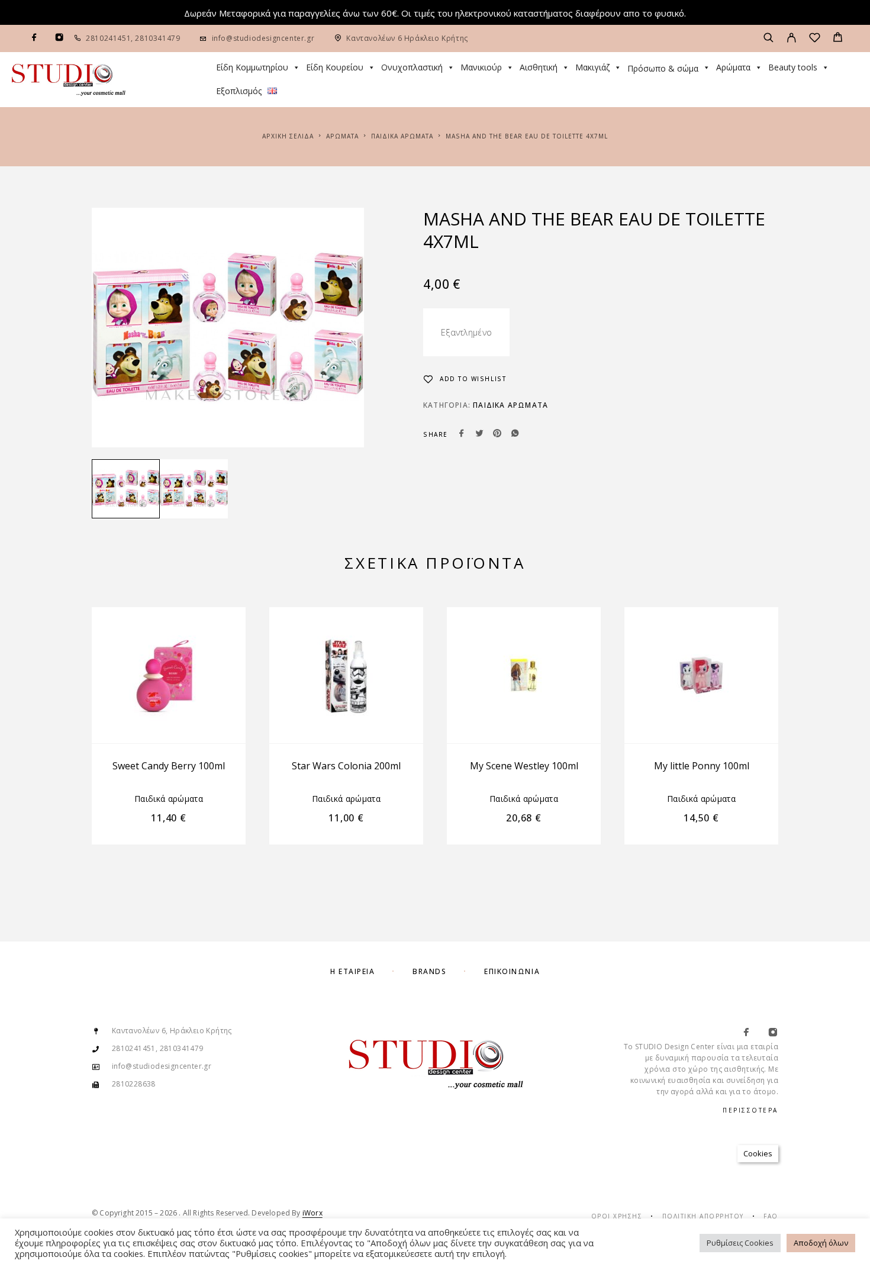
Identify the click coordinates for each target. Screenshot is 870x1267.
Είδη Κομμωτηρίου (252, 67)
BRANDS (429, 971)
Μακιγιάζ (592, 67)
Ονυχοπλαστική (412, 67)
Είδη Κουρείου (334, 67)
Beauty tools (792, 67)
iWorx (312, 1213)
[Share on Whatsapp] (515, 434)
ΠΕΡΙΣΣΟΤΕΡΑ (750, 1110)
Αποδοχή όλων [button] (821, 1242)
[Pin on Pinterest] (497, 434)
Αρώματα (733, 67)
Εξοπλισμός (239, 90)
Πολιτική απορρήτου (703, 1216)
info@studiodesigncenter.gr (263, 38)
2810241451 (108, 38)
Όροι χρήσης (617, 1216)
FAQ (770, 1216)
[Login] (791, 38)
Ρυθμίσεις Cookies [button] (740, 1242)
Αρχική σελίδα (288, 136)
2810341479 (157, 38)
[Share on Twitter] (479, 434)
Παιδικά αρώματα (402, 136)
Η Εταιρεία (352, 971)
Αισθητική (539, 67)
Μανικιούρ (481, 67)
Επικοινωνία (512, 971)
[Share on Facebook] (462, 434)
